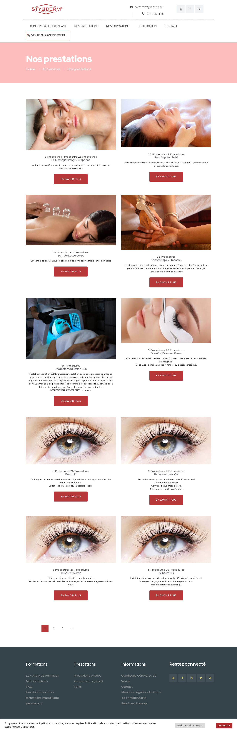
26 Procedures (87, 156)
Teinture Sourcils (70, 573)
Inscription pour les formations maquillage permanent (42, 697)
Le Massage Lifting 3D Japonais (70, 160)
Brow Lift (70, 474)
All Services (51, 69)
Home (30, 69)
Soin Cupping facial (166, 157)
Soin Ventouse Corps (71, 255)
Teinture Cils (166, 573)
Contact (127, 686)
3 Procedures (53, 156)
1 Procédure (70, 156)
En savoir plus (71, 179)
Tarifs (78, 686)
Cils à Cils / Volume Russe (166, 353)
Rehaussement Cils (166, 474)
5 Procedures (156, 350)
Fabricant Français (134, 703)
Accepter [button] (224, 725)
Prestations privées (87, 675)
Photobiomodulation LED (71, 369)
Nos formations (37, 681)
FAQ (29, 686)
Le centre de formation (42, 675)
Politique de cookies (190, 725)
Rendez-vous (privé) (88, 681)
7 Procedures (176, 154)
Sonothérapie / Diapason (166, 260)
